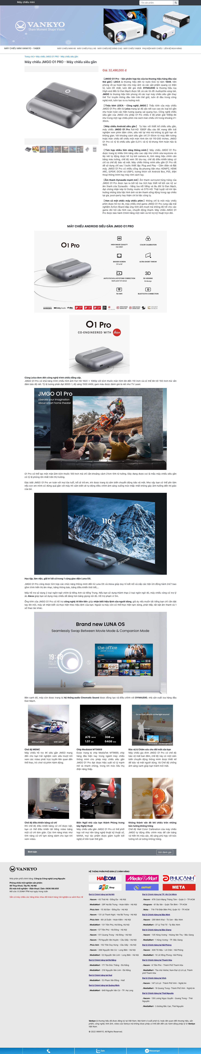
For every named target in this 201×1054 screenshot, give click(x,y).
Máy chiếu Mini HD (66, 48)
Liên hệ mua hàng (173, 48)
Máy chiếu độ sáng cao (109, 48)
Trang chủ (29, 56)
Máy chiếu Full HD (86, 48)
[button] (30, 109)
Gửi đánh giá (164, 852)
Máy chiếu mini (26, 2)
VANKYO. (100, 1031)
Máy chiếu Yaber (132, 48)
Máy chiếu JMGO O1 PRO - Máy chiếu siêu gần (57, 56)
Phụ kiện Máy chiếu (152, 48)
